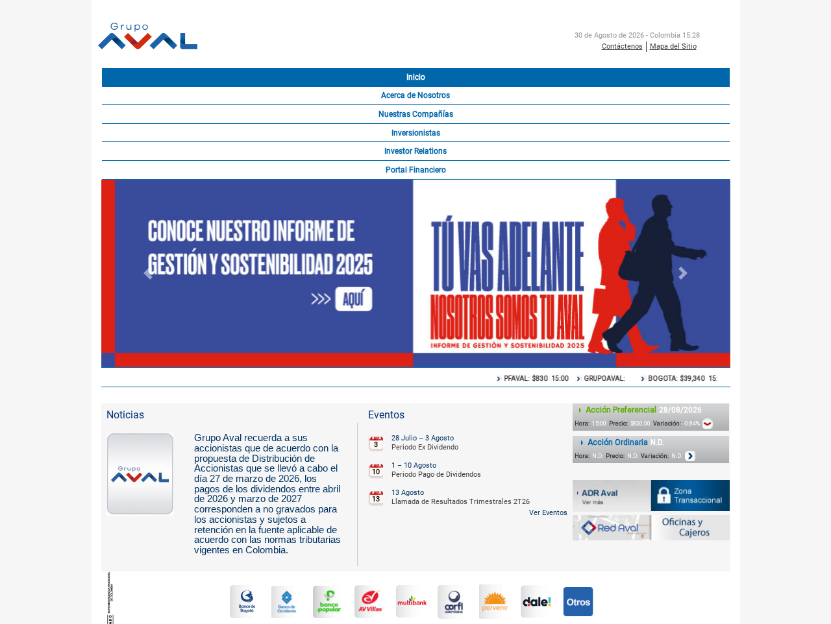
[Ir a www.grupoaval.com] (148, 37)
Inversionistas (415, 133)
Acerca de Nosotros (415, 95)
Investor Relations (415, 151)
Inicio (415, 77)
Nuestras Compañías (415, 114)
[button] (148, 273)
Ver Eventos (548, 513)
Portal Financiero (416, 169)
